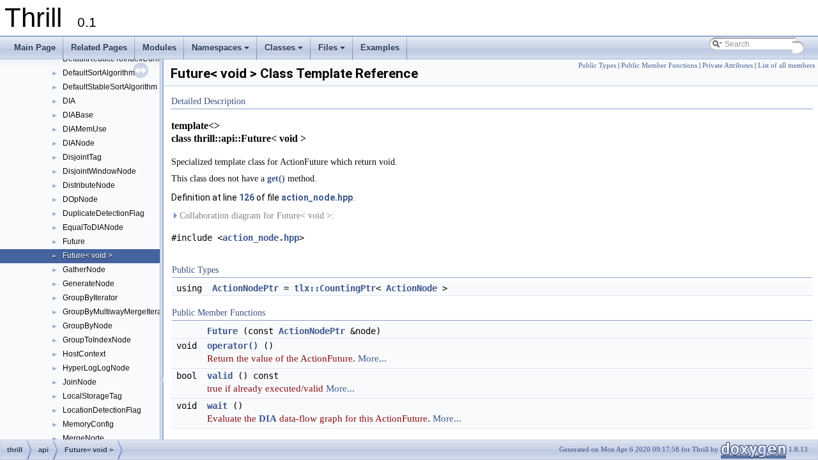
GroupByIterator (90, 297)
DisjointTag (82, 157)
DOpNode (80, 199)
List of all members (786, 65)
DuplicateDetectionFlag (103, 213)
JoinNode (79, 382)
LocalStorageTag (92, 396)
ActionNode (411, 288)
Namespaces (221, 51)
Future (74, 241)
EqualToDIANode (93, 227)
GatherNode (84, 269)
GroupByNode (87, 325)
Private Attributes (727, 65)
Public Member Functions (659, 65)
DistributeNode (89, 185)
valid (220, 376)
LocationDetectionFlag (102, 410)
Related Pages (99, 47)
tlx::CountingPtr (335, 288)
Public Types (597, 65)
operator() (232, 346)
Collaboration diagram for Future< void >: (255, 215)
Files (332, 51)
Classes (285, 51)
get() (276, 178)
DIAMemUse (85, 129)
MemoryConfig (88, 424)
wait (217, 406)
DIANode (79, 143)
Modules (159, 47)
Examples (379, 47)
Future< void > (87, 255)
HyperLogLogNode (96, 368)
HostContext (84, 353)
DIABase (78, 115)
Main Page (35, 47)
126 (246, 197)
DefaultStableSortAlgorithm (110, 86)
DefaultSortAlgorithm (99, 72)
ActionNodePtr (245, 288)
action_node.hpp (317, 197)
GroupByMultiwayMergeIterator (117, 311)
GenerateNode (88, 283)
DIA (69, 100)
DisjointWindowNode (99, 171)
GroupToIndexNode (97, 339)
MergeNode (83, 438)
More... (372, 358)
